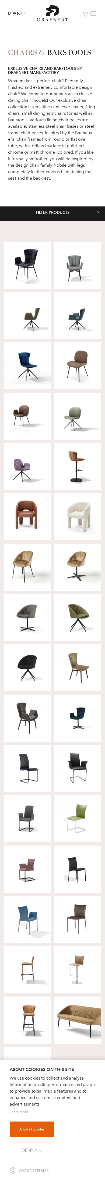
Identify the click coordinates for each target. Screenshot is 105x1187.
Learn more (19, 1112)
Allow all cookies (31, 1129)
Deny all (32, 1150)
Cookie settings (34, 1171)
